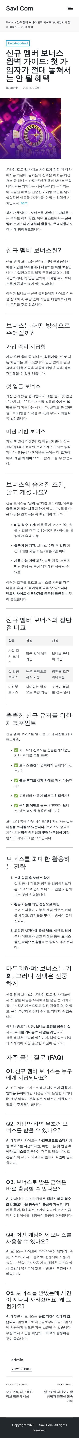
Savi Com (19, 8)
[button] (21, 1368)
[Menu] (70, 8)
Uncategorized (18, 43)
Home (10, 22)
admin (17, 1360)
